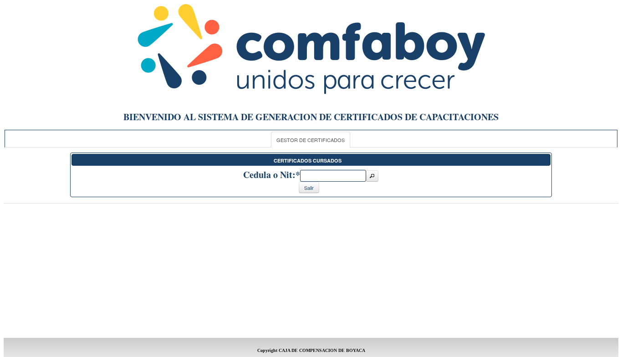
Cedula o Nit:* (271, 174)
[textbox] (333, 176)
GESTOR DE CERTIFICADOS (310, 139)
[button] (372, 176)
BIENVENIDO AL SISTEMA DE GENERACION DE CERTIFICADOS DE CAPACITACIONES (311, 116)
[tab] (310, 140)
